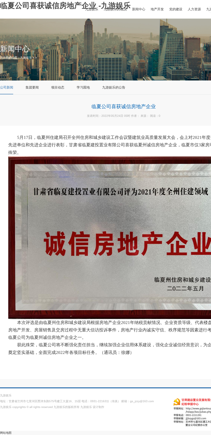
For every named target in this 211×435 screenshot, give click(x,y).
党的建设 (175, 9)
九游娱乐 (91, 9)
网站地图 (6, 432)
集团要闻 (32, 87)
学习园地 (83, 87)
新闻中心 (138, 9)
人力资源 (194, 9)
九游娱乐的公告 (113, 87)
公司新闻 (6, 87)
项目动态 (57, 87)
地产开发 (157, 9)
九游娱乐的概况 (115, 9)
